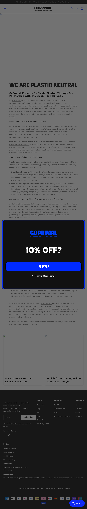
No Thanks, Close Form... (43, 275)
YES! (43, 267)
